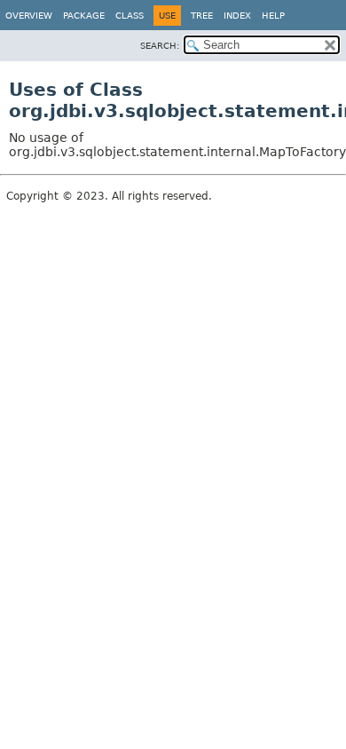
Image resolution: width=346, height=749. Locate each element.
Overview (28, 15)
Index (237, 15)
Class (129, 15)
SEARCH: (159, 46)
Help (273, 15)
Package (84, 15)
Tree (202, 15)
